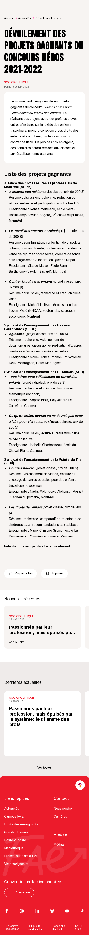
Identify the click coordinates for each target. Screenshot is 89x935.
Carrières (60, 816)
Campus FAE (14, 816)
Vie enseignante (16, 864)
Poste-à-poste (15, 840)
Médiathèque (13, 848)
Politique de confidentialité (35, 928)
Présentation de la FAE (21, 856)
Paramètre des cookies (12, 927)
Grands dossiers (16, 832)
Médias (59, 844)
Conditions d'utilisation (58, 928)
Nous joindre (63, 808)
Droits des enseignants (21, 824)
